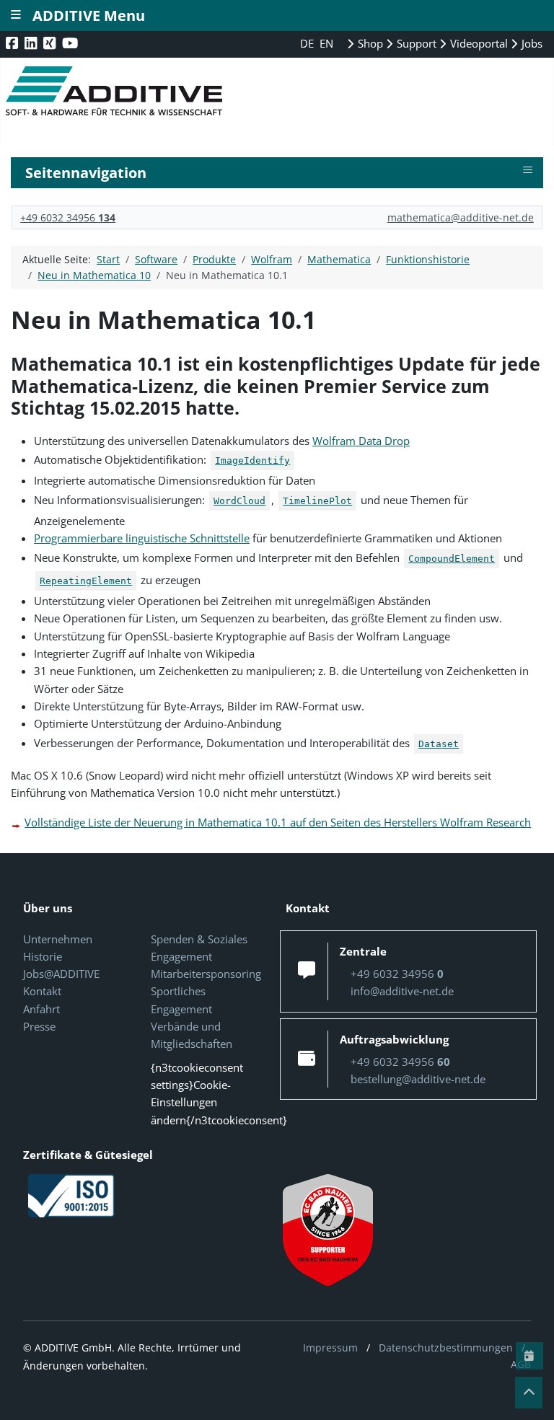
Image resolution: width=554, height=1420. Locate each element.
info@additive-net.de (402, 991)
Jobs (530, 43)
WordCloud (239, 500)
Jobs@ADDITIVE (61, 973)
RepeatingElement (86, 581)
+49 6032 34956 (67, 217)
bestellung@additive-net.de (418, 1079)
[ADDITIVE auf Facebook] (13, 43)
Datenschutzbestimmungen (446, 1347)
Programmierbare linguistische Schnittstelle (142, 538)
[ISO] (71, 1195)
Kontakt (42, 991)
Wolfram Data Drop (361, 440)
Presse (39, 1026)
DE (308, 43)
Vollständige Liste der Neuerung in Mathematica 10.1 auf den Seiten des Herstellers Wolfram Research (278, 822)
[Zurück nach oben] (528, 1392)
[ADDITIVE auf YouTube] (71, 43)
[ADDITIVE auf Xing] (50, 43)
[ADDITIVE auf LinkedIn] (32, 43)
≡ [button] (527, 170)
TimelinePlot (317, 500)
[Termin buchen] (529, 1356)
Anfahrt (41, 1009)
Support (415, 43)
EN (326, 43)
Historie (42, 956)
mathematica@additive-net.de (460, 217)
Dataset (438, 743)
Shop (369, 43)
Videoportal (477, 43)
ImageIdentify (252, 460)
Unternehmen (57, 939)
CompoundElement (451, 558)
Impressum (330, 1347)
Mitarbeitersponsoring (206, 973)
